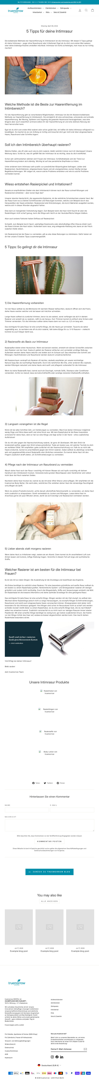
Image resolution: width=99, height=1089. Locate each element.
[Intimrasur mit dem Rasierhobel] (38, 75)
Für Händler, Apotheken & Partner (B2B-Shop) (21, 1034)
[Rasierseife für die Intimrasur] (49, 396)
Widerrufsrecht (10, 1044)
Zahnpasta (65, 8)
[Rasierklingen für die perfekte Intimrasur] (49, 719)
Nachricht (10, 817)
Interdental (37, 12)
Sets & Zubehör (60, 12)
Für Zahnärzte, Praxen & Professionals (18, 1037)
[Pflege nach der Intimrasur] (49, 521)
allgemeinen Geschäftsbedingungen (70, 848)
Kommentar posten (49, 841)
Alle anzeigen (49, 901)
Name (7, 805)
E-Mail (53, 805)
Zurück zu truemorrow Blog (51, 872)
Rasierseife (14, 341)
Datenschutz (9, 1047)
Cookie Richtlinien (11, 1051)
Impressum (8, 1058)
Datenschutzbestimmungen (44, 850)
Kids (48, 12)
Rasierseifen (10, 348)
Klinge (60, 329)
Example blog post (19, 951)
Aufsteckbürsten (35, 8)
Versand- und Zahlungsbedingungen (17, 1041)
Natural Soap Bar (12, 363)
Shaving (44, 26)
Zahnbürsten (51, 8)
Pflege (11, 464)
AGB (6, 1054)
